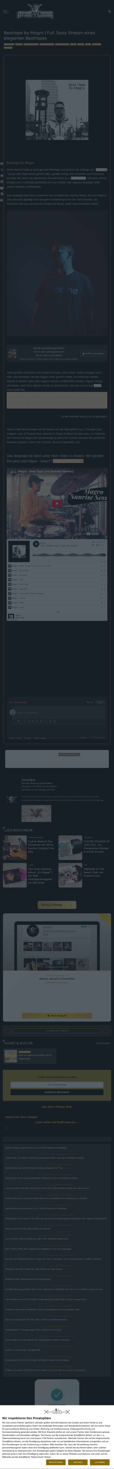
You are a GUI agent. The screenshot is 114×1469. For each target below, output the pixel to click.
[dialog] (57, 1437)
